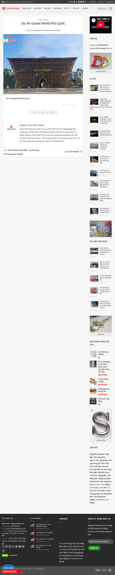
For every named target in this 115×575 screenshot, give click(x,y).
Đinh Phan (29, 2)
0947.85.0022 (102, 45)
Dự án (39, 20)
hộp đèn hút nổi (100, 469)
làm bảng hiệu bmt (66, 555)
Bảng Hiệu (27, 8)
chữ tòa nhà (94, 481)
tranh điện (101, 490)
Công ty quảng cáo (17, 523)
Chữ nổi (47, 8)
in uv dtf (103, 487)
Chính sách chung (18, 569)
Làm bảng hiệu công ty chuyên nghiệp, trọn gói (104, 210)
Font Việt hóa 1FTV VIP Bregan (43, 546)
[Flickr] (86, 2)
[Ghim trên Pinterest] (43, 112)
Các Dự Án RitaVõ (72, 151)
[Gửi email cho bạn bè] (39, 112)
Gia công (57, 8)
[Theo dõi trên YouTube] (83, 2)
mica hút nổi (65, 549)
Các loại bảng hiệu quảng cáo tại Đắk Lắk (105, 278)
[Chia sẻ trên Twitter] (35, 112)
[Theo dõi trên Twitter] (74, 2)
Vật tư (67, 8)
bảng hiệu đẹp (104, 478)
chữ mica (93, 475)
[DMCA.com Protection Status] (10, 555)
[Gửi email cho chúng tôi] (9, 546)
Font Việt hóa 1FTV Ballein (44, 532)
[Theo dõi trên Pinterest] (79, 2)
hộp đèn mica (103, 472)
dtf (94, 490)
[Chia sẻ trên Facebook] (30, 112)
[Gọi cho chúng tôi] (76, 2)
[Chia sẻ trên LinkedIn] (52, 112)
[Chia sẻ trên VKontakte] (47, 112)
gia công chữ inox (97, 463)
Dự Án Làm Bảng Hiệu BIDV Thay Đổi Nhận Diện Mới (106, 133)
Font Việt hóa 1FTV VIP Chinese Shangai (43, 525)
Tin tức (76, 8)
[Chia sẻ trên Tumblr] (56, 112)
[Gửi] (111, 8)
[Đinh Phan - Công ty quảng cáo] (10, 8)
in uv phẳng (105, 484)
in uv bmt (100, 499)
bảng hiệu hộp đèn (97, 454)
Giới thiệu (92, 2)
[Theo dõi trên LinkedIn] (81, 2)
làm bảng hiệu (70, 543)
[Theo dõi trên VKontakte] (3, 550)
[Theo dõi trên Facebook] (69, 2)
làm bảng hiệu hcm (104, 460)
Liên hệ (100, 2)
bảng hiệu (103, 475)
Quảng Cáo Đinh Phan (52, 30)
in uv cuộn (94, 487)
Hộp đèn (37, 8)
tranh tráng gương (76, 552)
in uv (97, 484)
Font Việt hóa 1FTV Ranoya (45, 539)
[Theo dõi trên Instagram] (72, 2)
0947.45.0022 (15, 526)
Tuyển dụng (109, 2)
